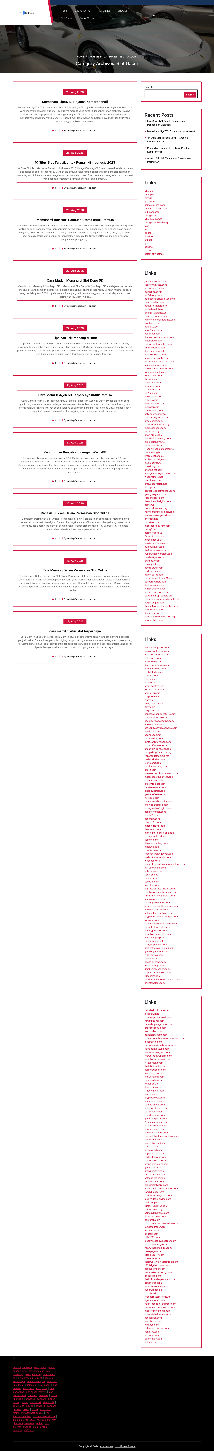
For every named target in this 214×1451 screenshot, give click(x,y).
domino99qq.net (153, 661)
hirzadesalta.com (154, 1062)
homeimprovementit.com (158, 1017)
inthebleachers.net (155, 588)
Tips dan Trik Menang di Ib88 (75, 338)
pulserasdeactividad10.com (159, 578)
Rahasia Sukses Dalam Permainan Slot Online (75, 513)
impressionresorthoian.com (160, 888)
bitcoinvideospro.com (156, 717)
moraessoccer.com (155, 427)
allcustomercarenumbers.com (161, 1188)
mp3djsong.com (153, 295)
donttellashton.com (155, 668)
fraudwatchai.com (154, 1090)
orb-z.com (150, 769)
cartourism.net (153, 571)
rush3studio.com (154, 672)
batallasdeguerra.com (156, 417)
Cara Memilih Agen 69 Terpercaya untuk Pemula (75, 395)
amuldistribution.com (156, 1108)
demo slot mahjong (155, 204)
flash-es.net (151, 874)
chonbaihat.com (153, 469)
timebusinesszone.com (157, 968)
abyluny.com (152, 1335)
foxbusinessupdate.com (158, 857)
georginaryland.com (156, 494)
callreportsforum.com (157, 1328)
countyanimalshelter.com (158, 934)
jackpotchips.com (154, 1181)
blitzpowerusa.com (155, 790)
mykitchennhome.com (157, 543)
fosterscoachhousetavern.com (161, 773)
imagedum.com (153, 1258)
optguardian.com (154, 1080)
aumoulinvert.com (155, 546)
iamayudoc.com (153, 1139)
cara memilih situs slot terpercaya (75, 631)
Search (149, 87)
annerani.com (152, 386)
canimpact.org (152, 564)
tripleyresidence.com (156, 1205)
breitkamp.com (153, 1202)
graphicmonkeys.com (156, 1164)
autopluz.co (151, 326)
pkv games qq (36, 1370)
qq (146, 243)
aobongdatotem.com (156, 1034)
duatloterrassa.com (155, 1216)
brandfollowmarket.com (158, 927)
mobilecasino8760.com (157, 525)
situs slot (52, 1381)
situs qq (149, 191)
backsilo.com (152, 881)
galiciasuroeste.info (155, 413)
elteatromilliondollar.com (158, 748)
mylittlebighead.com (155, 1143)
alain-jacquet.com (154, 724)
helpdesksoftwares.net (157, 1010)
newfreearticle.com (155, 787)
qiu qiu (148, 239)
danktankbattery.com (156, 843)
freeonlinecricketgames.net (159, 448)
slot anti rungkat (36, 1381)
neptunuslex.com (154, 302)
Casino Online (82, 10)
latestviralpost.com (155, 783)
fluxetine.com (152, 522)
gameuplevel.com (154, 1101)
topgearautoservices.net (158, 1296)
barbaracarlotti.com (155, 581)
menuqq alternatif (22, 1367)
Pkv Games (104, 10)
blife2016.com (152, 1237)
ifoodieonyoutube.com (157, 1048)
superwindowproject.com (159, 553)
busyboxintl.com (154, 738)
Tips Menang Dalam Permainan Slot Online (75, 570)
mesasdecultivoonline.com (159, 776)
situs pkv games (153, 218)
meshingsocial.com (155, 825)
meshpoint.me (152, 731)
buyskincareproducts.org (158, 595)
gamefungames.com (156, 1118)
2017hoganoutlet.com (156, 654)
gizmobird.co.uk (153, 291)
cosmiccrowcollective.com (159, 720)
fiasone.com (151, 839)
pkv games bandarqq (156, 222)
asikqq (148, 229)
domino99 (35, 1402)
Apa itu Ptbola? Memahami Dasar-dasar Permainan (169, 160)
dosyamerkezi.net (154, 351)
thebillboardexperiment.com (160, 1279)
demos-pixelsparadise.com (159, 337)
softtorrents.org (153, 1209)
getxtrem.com (152, 818)
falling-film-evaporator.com (160, 895)
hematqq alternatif (24, 1423)
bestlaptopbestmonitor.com (160, 490)
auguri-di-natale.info (156, 305)
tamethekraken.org (155, 1226)
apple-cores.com (154, 574)
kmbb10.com (152, 815)
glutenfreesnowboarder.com (160, 1240)
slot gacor (45, 1384)
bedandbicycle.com (155, 1157)
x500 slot (19, 1384)
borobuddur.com (154, 1111)
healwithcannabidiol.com (158, 1247)
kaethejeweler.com (155, 1268)
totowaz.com (152, 920)
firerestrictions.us (154, 455)
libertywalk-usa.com (156, 284)
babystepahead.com (156, 944)
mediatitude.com (153, 340)
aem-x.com (151, 1094)
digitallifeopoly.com (155, 1066)
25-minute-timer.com (156, 1122)
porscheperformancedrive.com (162, 1223)
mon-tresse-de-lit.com (157, 1286)
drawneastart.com (155, 1171)
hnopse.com (151, 958)
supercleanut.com (155, 1153)
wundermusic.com (155, 1115)
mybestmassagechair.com (159, 515)
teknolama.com (153, 762)
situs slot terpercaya (156, 208)
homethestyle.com (155, 1104)
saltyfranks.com (153, 382)
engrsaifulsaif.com (155, 1129)
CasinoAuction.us (154, 536)
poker (148, 232)
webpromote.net (154, 476)
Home (64, 10)
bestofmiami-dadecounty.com (161, 1045)
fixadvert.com (152, 323)
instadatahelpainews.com (158, 1314)
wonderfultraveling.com (158, 438)
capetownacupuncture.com (160, 713)
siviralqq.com (152, 885)
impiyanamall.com (154, 1076)
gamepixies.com (153, 1167)
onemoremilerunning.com (159, 801)
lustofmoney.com (154, 965)
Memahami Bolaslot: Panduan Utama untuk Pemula (75, 220)
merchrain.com (153, 1321)
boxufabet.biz (152, 1293)
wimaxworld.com (154, 445)
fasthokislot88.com (155, 1174)
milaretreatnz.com (155, 403)
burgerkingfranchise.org (158, 752)
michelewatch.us (154, 309)
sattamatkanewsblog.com (159, 913)
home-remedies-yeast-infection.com (164, 1038)
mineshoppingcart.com (157, 1052)
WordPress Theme (125, 1446)
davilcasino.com (153, 1087)
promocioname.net (155, 441)
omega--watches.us (155, 312)
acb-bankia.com (153, 871)
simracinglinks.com (155, 347)
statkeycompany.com (156, 365)
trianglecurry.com (154, 1254)
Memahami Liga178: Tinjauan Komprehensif (75, 102)
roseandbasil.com (154, 497)
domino (149, 246)
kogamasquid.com (154, 602)
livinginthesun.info (154, 703)
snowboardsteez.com (156, 804)
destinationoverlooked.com (159, 948)
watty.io (149, 700)
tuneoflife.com (152, 975)
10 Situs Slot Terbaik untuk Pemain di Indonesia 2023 (75, 162)
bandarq (32, 1395)
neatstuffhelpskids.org (157, 424)
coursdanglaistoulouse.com (160, 298)
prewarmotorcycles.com (158, 344)
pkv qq (148, 197)
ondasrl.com (151, 1233)
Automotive (106, 1446)
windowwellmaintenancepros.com (163, 979)
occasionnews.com (155, 961)
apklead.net (151, 1342)
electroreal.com (153, 1041)
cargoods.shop (153, 710)
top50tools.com (153, 375)
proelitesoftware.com (156, 1184)
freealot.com (152, 1146)
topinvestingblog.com (156, 372)
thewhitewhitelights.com (158, 501)
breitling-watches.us (156, 316)
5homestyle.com (154, 620)
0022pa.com (151, 393)
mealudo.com (152, 846)
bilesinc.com (151, 400)
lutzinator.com (152, 1230)
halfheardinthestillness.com (160, 511)
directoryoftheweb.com (157, 665)
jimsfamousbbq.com (156, 281)
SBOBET (122, 10)
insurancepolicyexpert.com (160, 361)
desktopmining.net (155, 585)
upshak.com (151, 878)
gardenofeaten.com (155, 794)
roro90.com (151, 675)
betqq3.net (150, 529)
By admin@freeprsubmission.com (80, 130)
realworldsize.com (155, 759)
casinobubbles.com (155, 1069)
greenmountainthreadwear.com (162, 906)
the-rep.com (151, 379)
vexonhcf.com (152, 333)
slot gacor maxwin (36, 1391)
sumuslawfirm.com (155, 899)
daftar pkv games (154, 253)
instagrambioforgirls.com (158, 808)
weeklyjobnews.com (156, 930)
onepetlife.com (153, 1275)
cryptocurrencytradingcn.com (161, 916)
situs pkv (149, 194)
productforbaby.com (156, 766)
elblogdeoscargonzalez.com (160, 473)
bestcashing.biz (153, 452)
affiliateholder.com (155, 982)
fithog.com (150, 487)
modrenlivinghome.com (157, 1310)
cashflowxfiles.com (155, 811)
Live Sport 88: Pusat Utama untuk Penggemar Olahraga (166, 123)
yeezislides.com (153, 1031)
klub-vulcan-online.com (158, 1198)
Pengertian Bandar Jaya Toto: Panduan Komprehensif (169, 150)
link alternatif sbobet (32, 1412)
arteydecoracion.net (156, 483)
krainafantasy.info (154, 686)
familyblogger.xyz (154, 1191)
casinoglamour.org (155, 609)
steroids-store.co (154, 480)
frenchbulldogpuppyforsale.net (162, 599)
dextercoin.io (152, 613)
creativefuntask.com (156, 1125)
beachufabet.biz (153, 1282)
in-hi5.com (150, 682)
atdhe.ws (149, 504)
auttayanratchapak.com (158, 741)
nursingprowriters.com (157, 902)
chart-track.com (153, 434)
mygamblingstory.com (157, 647)
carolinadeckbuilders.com (159, 368)
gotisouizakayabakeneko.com (161, 727)
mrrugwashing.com (155, 867)
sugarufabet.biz (153, 1289)
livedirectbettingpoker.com (159, 853)
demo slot (31, 1384)
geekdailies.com (153, 1317)
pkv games (150, 215)
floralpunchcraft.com (156, 836)
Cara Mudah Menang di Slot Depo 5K (75, 280)
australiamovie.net (155, 288)
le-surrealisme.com (155, 354)
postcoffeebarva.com (156, 745)
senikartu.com (152, 693)
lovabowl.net (152, 1013)
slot (146, 225)
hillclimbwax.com (154, 955)
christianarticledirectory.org (160, 616)
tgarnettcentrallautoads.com (160, 319)
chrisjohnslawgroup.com (158, 1195)
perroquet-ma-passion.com (160, 1307)
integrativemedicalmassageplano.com (165, 864)
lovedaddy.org (152, 860)
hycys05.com (152, 797)
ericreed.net (151, 518)
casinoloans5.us (153, 532)
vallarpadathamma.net (157, 755)
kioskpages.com (153, 1251)
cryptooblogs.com (155, 1097)
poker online (20, 1370)
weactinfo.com (153, 822)
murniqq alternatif (46, 1419)
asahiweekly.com (154, 1150)
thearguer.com (153, 829)
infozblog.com (152, 466)
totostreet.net (152, 1083)
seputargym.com (154, 1073)
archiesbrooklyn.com (156, 459)
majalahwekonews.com (157, 651)
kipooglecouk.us (154, 539)
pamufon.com (152, 1219)
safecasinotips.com (155, 1177)
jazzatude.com (152, 389)
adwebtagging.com (155, 937)
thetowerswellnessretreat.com (161, 1261)
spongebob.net (153, 734)
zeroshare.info (153, 396)
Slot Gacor (67, 18)
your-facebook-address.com (160, 1303)
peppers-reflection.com (158, 972)
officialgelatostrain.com (157, 1265)
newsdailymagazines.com (158, 1024)
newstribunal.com (154, 1020)
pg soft (39, 1377)
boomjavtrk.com (153, 1338)
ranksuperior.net (154, 941)
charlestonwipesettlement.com (161, 923)
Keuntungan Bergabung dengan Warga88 (75, 452)
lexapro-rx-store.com (156, 592)
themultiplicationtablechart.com (162, 606)
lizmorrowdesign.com (156, 1244)
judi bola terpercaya (24, 1419)
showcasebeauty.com (156, 358)
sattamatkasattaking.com (158, 1272)
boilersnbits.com (154, 780)
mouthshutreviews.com (157, 1059)
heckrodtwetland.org (156, 508)
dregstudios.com (154, 420)
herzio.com (151, 679)
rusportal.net (152, 696)
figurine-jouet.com (155, 1300)
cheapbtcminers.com (156, 1132)
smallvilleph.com (154, 410)
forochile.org (152, 431)
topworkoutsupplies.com (158, 1055)
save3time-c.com (154, 330)
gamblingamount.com (156, 951)
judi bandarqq (152, 211)
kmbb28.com (152, 1324)
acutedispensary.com (156, 909)
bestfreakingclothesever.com (160, 892)
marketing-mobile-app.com (159, 832)
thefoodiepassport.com (157, 550)
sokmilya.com (152, 1331)
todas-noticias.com (155, 689)
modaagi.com (152, 407)
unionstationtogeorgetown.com (162, 1136)
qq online (150, 201)
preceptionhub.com (155, 1027)
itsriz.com (150, 706)
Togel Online (87, 18)
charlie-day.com (153, 850)
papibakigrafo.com (155, 557)
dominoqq (150, 236)
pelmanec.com (153, 658)
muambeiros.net (153, 462)
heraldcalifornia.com (156, 1160)
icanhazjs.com (152, 560)
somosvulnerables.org (157, 1212)
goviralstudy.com (154, 567)
